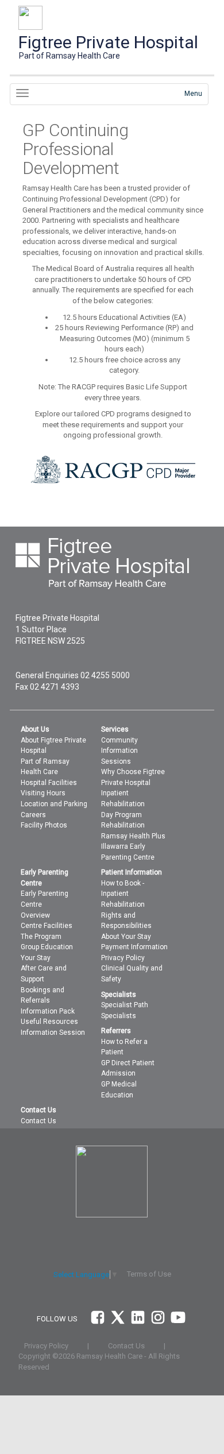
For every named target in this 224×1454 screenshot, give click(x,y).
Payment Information (134, 947)
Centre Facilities (46, 926)
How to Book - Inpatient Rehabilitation (123, 893)
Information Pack (48, 1011)
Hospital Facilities (49, 783)
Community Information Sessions (119, 750)
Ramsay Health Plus (133, 836)
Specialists (118, 1016)
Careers (33, 815)
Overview (35, 915)
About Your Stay (126, 937)
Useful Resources (49, 1022)
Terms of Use (149, 1274)
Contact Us (38, 1121)
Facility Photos (44, 825)
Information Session (53, 1032)
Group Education (47, 947)
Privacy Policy (123, 958)
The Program (41, 937)
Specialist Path (124, 1005)
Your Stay (36, 958)
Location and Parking (54, 804)
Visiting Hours (43, 793)
